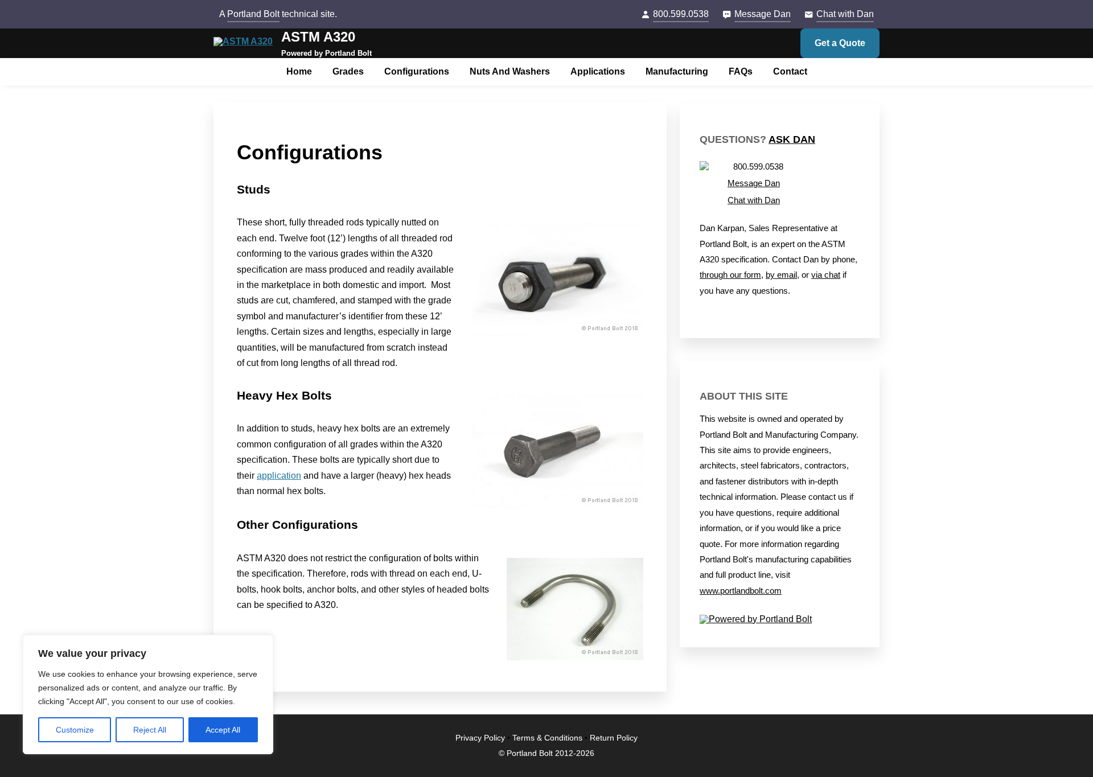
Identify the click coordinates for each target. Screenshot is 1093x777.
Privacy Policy (480, 738)
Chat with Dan (845, 14)
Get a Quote (840, 43)
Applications (597, 71)
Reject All (149, 729)
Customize (75, 729)
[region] (148, 694)
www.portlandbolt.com (741, 590)
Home (299, 71)
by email (781, 274)
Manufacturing (677, 71)
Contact (790, 71)
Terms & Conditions (547, 738)
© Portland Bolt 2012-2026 (546, 753)
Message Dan (762, 14)
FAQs (741, 71)
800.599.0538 (681, 14)
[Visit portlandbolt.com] (780, 619)
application (279, 475)
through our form (730, 274)
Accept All (223, 729)
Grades (348, 71)
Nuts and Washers (510, 71)
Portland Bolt (253, 14)
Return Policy (614, 738)
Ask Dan (792, 139)
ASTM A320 (318, 36)
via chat (825, 274)
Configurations (416, 71)
